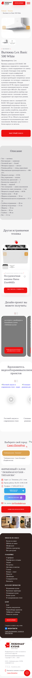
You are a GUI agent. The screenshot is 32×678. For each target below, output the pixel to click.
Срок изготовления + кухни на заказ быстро (14, 632)
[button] (28, 27)
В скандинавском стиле (14, 598)
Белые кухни (10, 595)
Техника (10, 11)
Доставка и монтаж (12, 567)
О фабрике (10, 558)
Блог (7, 605)
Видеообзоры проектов (14, 610)
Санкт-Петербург (16, 445)
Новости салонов (12, 614)
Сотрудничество (11, 579)
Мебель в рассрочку (13, 548)
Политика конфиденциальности (14, 655)
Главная (3, 11)
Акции (8, 562)
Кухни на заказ (11, 541)
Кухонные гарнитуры (13, 591)
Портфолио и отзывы (13, 560)
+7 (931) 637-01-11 (17, 486)
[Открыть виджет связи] (27, 673)
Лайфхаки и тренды (13, 612)
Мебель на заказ (11, 543)
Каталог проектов (12, 585)
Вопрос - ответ (11, 572)
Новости (9, 574)
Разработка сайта (15, 666)
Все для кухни (11, 550)
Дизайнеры (10, 576)
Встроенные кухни (12, 588)
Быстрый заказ (16, 133)
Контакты (9, 581)
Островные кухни (12, 593)
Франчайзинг (19, 3)
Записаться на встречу (16, 509)
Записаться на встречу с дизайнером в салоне (13, 350)
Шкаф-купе (10, 546)
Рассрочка (9, 565)
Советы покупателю (13, 607)
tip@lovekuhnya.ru (19, 503)
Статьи (8, 569)
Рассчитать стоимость (15, 289)
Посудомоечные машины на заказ (14, 273)
